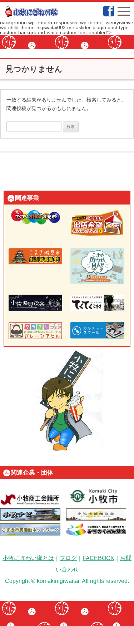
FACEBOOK (98, 558)
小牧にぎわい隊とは (28, 558)
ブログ (68, 558)
